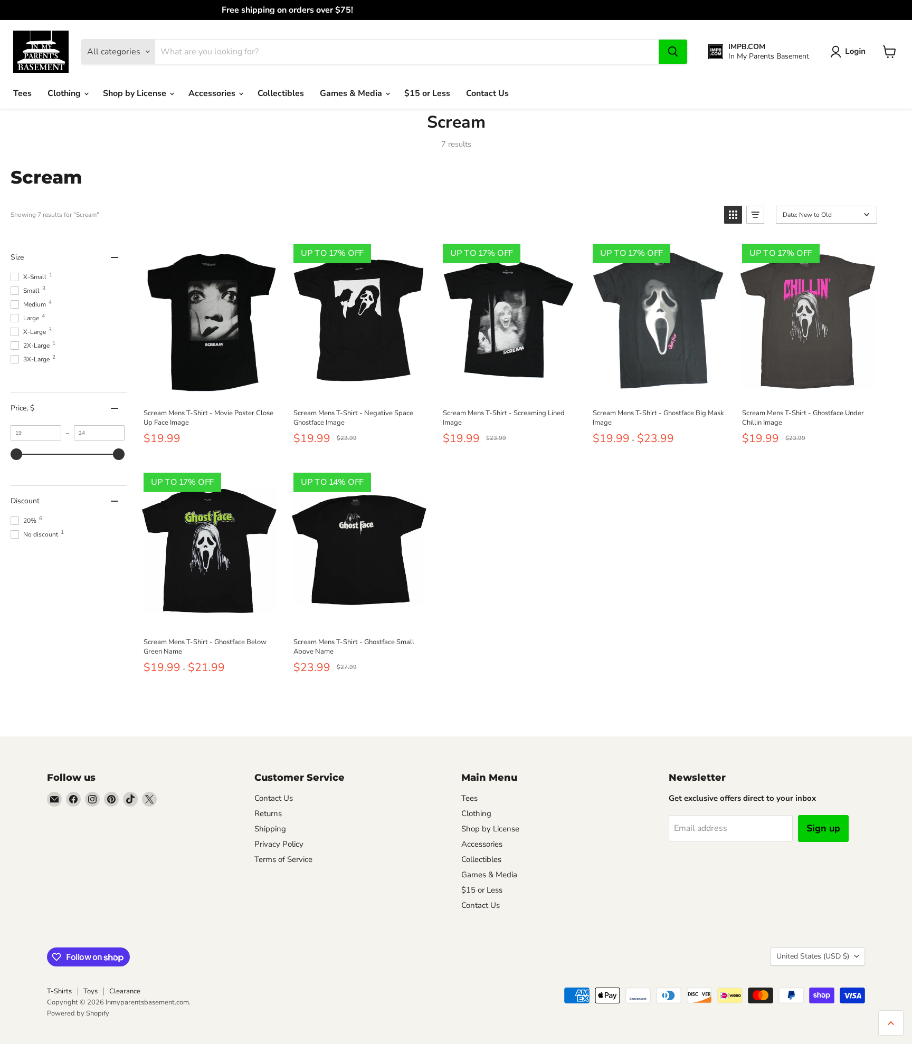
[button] (850, 51)
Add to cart (209, 389)
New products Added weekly (456, 10)
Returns (268, 813)
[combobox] (407, 52)
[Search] (673, 52)
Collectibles (281, 93)
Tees (22, 93)
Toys (90, 991)
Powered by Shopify (78, 1013)
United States (812, 956)
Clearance (124, 991)
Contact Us (487, 93)
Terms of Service (283, 859)
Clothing (65, 93)
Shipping (270, 828)
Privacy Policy (278, 844)
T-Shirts (59, 991)
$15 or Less (427, 93)
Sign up (823, 828)
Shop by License (135, 93)
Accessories (213, 93)
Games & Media (352, 93)
